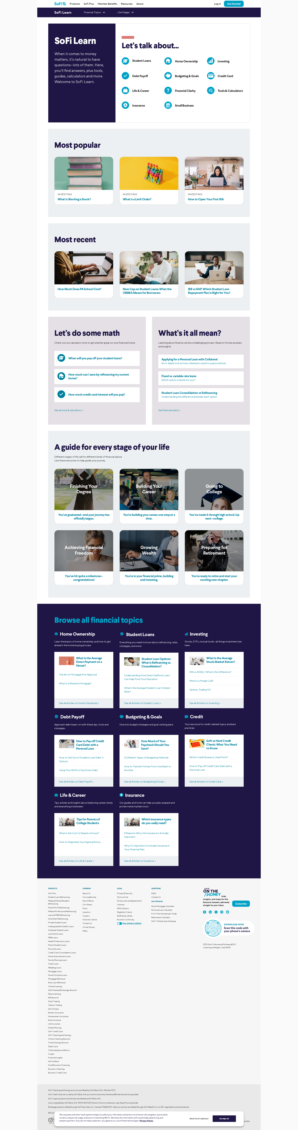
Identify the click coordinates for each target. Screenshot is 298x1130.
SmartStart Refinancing (58, 919)
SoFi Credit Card (55, 1031)
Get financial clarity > (169, 410)
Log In (217, 3)
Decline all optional (199, 1118)
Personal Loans (54, 949)
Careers (86, 916)
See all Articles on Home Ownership (78, 703)
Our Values (87, 904)
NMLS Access (123, 908)
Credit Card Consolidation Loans (62, 952)
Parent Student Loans (57, 945)
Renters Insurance (56, 1012)
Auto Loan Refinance (57, 982)
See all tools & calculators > (68, 410)
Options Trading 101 (200, 689)
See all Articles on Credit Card (205, 781)
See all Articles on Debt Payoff (75, 781)
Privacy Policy (146, 1120)
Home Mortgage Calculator (162, 906)
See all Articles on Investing (204, 703)
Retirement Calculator (160, 917)
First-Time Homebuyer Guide (164, 914)
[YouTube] (227, 912)
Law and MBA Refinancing (59, 915)
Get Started (234, 3)
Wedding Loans (54, 967)
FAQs (85, 931)
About (139, 3)
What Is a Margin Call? (201, 680)
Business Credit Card (57, 1073)
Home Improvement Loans (59, 956)
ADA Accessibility (124, 916)
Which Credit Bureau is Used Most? (208, 757)
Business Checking (56, 1069)
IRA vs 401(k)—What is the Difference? (210, 671)
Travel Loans (53, 964)
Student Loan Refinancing (59, 897)
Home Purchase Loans (57, 975)
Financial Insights (55, 1057)
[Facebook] (204, 912)
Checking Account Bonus (59, 1050)
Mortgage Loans (55, 971)
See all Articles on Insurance (139, 860)
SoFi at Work (53, 1061)
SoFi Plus (89, 3)
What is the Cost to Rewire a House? (79, 833)
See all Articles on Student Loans (141, 703)
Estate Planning (54, 1028)
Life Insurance (54, 1024)
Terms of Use (122, 897)
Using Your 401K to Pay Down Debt (78, 770)
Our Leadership (89, 897)
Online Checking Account (59, 1039)
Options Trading (55, 1005)
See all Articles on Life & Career (75, 860)
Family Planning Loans (57, 960)
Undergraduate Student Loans (61, 926)
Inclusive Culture (90, 919)
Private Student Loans (57, 922)
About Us (87, 893)
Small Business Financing (59, 1065)
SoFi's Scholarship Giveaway (163, 921)
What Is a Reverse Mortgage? (75, 683)
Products (75, 3)
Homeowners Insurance (58, 1016)
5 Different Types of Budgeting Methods (146, 757)
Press (85, 908)
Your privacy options (131, 923)
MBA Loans (53, 937)
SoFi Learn (62, 12)
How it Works (88, 901)
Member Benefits (107, 3)
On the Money (89, 927)
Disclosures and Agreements (129, 901)
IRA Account (53, 997)
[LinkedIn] (210, 912)
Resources (127, 3)
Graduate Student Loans (58, 930)
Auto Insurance (54, 1020)
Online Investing (55, 986)
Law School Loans (55, 934)
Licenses (121, 904)
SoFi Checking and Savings (59, 1035)
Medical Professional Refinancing (62, 911)
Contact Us (87, 923)
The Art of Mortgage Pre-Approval (78, 674)
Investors (86, 912)
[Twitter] (216, 912)
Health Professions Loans (59, 941)
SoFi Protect (53, 1009)
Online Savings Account (58, 1042)
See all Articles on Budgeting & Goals (144, 781)
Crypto (51, 1054)
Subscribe (241, 903)
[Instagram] (221, 912)
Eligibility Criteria (124, 912)
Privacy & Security (124, 893)
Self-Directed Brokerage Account (62, 990)
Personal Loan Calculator (162, 910)
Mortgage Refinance (56, 979)
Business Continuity (125, 919)
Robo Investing (54, 994)
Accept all (224, 1118)
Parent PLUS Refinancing (58, 907)
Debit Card (53, 1046)
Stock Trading (54, 1001)
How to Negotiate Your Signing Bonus (80, 842)
